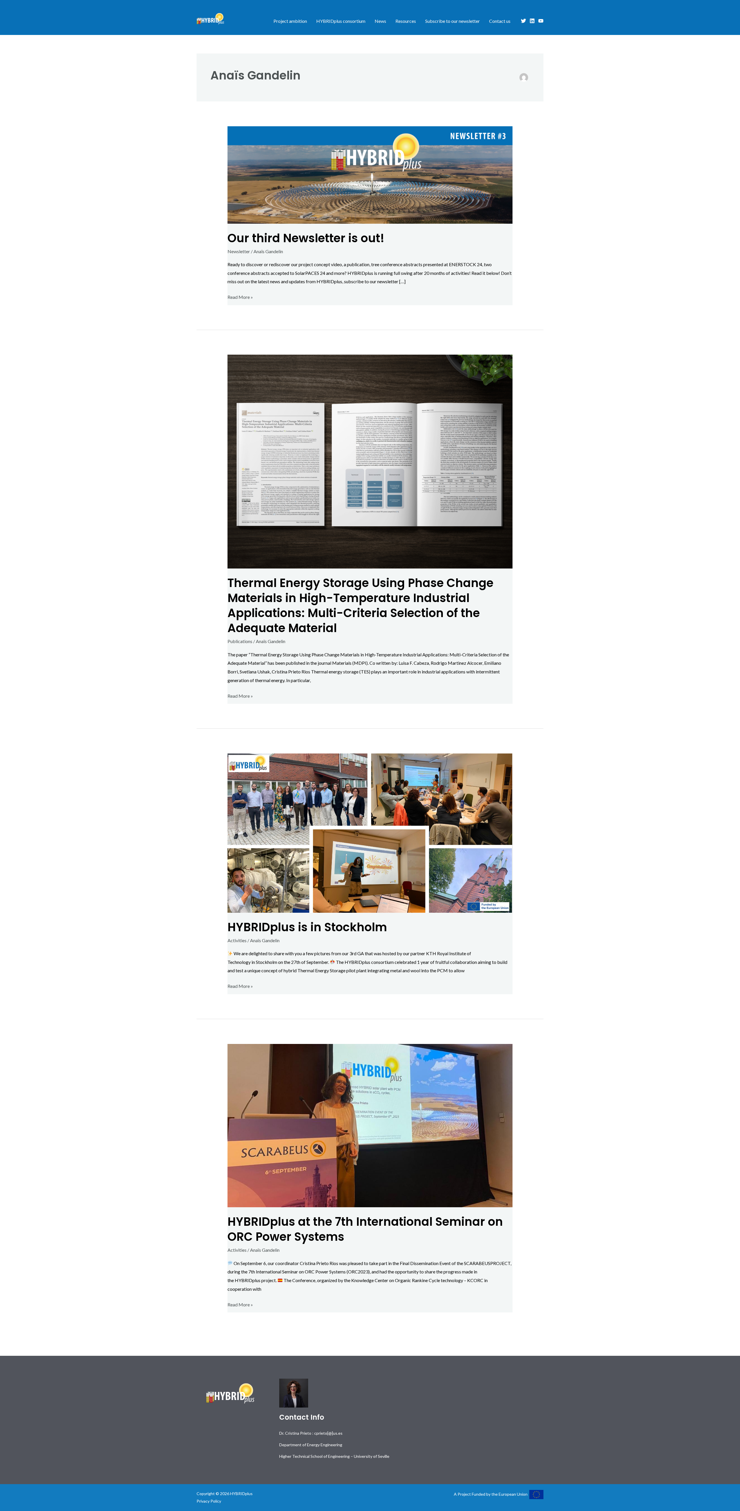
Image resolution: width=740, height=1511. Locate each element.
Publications (239, 641)
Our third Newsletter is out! (305, 238)
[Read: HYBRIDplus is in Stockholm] (370, 832)
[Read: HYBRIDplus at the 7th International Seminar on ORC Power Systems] (370, 1125)
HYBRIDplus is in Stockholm (307, 927)
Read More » (240, 296)
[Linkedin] (532, 20)
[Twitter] (523, 20)
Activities (237, 940)
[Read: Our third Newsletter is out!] (370, 174)
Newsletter (238, 251)
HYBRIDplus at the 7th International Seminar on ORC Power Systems (365, 1229)
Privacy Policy (209, 1501)
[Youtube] (540, 20)
